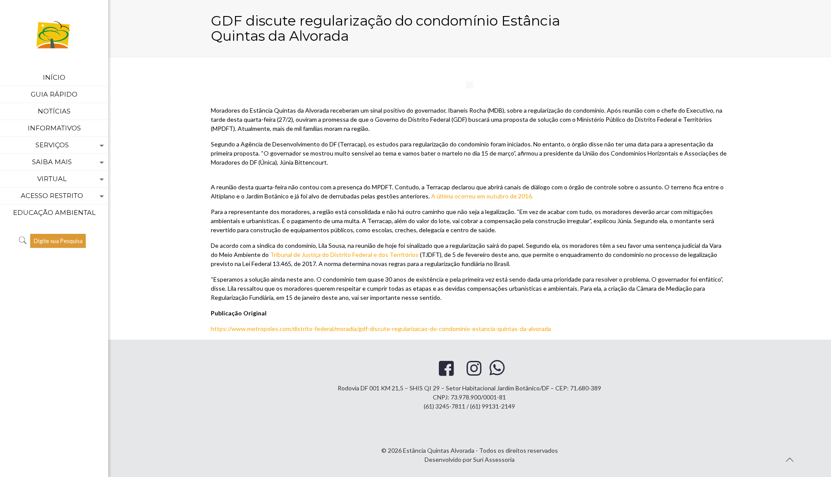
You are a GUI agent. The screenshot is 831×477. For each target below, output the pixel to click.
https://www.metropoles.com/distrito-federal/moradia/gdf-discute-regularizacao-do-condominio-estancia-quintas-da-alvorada (381, 328)
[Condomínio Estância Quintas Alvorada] (54, 34)
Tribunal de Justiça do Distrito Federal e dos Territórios (344, 254)
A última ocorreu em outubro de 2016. (482, 196)
